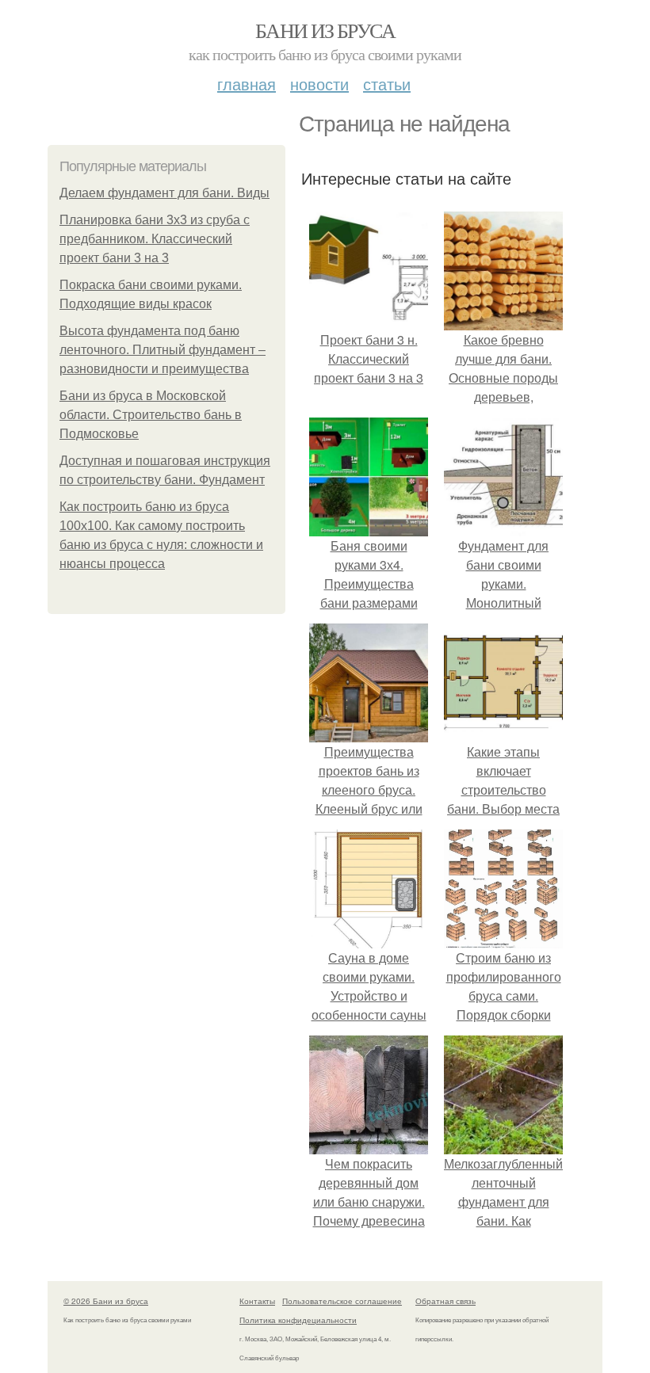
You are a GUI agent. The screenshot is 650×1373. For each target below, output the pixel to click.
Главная (246, 83)
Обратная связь (445, 1300)
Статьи (387, 83)
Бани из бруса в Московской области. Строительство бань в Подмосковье (150, 415)
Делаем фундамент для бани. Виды (164, 193)
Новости (319, 83)
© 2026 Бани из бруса (105, 1300)
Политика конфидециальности (298, 1319)
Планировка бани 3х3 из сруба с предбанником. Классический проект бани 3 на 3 (154, 239)
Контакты (257, 1300)
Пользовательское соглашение (342, 1300)
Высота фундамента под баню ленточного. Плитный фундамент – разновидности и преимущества (162, 350)
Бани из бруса (325, 30)
